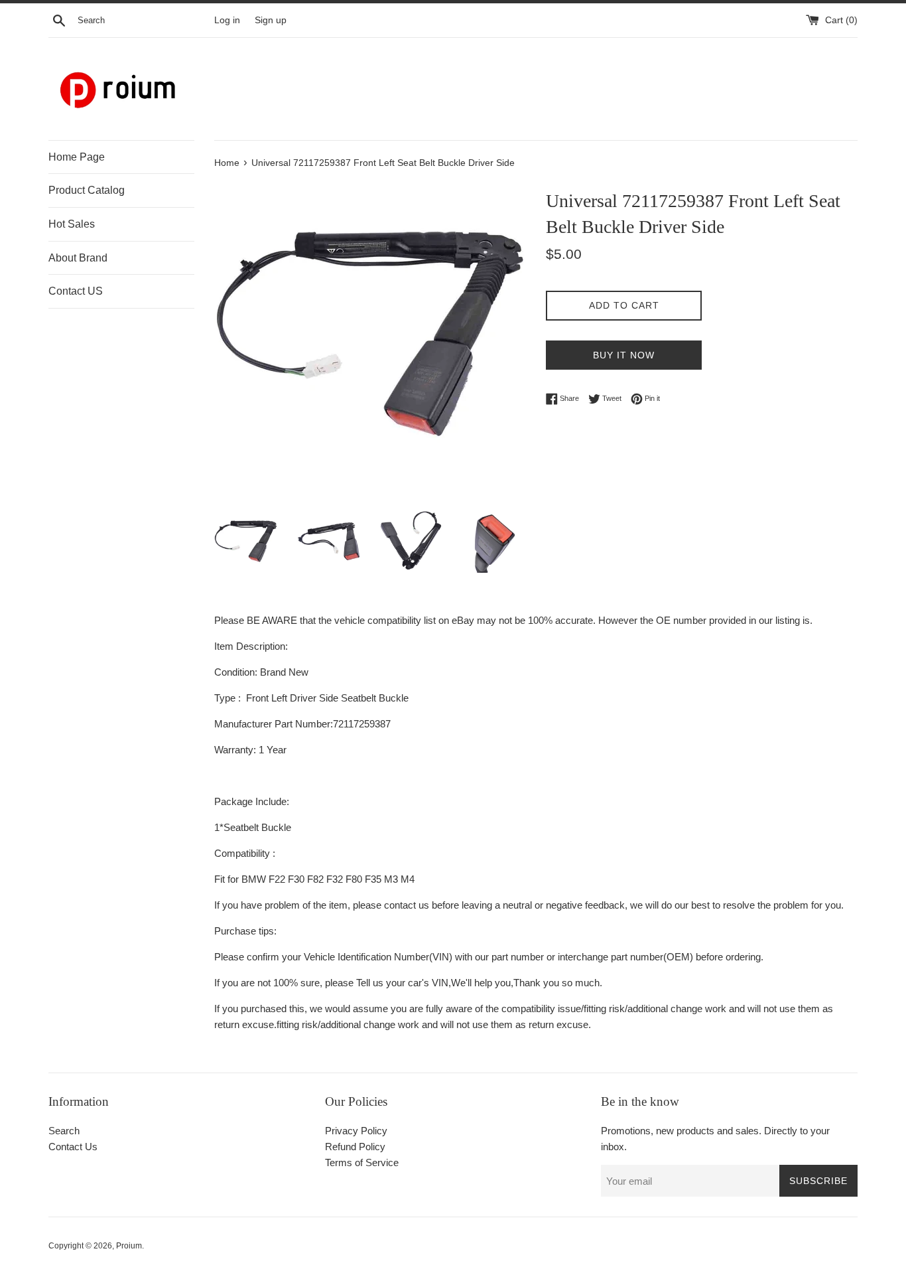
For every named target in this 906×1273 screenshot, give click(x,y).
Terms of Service (362, 1162)
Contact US (75, 291)
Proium (129, 1245)
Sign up (271, 20)
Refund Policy (355, 1146)
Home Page (76, 157)
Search (64, 1130)
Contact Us (72, 1146)
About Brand (77, 257)
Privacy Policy (356, 1130)
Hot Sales (71, 224)
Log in (227, 20)
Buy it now (624, 355)
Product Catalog (86, 190)
